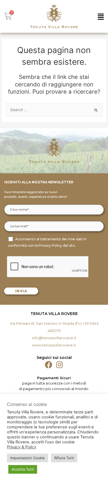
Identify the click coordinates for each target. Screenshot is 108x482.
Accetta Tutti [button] (23, 469)
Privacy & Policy (21, 446)
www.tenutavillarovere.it (54, 345)
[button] (101, 16)
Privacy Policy (50, 245)
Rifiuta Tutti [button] (64, 458)
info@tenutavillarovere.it (54, 338)
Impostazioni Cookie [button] (27, 458)
